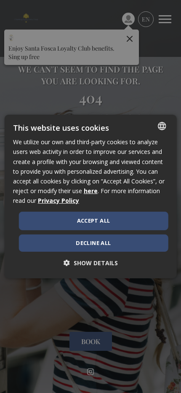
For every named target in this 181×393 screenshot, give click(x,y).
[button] (91, 263)
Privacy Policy (58, 200)
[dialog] (91, 196)
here (91, 191)
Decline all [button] (93, 243)
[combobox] (161, 126)
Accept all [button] (93, 220)
